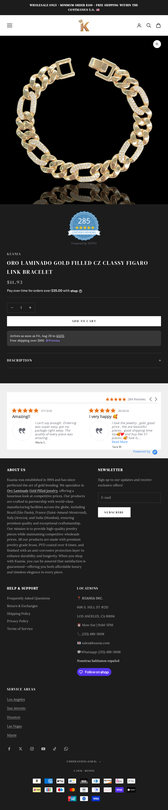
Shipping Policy (18, 613)
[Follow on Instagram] (32, 749)
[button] (151, 399)
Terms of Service (20, 629)
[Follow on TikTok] (54, 749)
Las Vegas (14, 726)
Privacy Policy (17, 621)
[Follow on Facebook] (9, 749)
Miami (11, 735)
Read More (118, 442)
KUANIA (14, 254)
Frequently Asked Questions (28, 598)
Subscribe (114, 512)
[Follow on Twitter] (20, 749)
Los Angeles (16, 699)
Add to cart (84, 321)
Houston (13, 717)
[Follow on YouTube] (43, 749)
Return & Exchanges (22, 606)
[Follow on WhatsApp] (66, 749)
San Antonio (16, 708)
